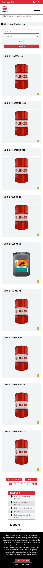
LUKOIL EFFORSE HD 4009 (15, 103)
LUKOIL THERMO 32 (12, 291)
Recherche (22, 46)
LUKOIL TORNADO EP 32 (14, 384)
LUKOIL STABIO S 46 (12, 197)
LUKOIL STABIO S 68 (12, 244)
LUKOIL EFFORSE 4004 (13, 56)
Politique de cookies (22, 564)
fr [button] (39, 2)
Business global (8, 2)
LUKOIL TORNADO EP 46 (14, 431)
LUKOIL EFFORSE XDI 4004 (15, 150)
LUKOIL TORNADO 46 (13, 338)
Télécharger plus (14, 480)
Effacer (21, 41)
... (28, 484)
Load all (30, 480)
